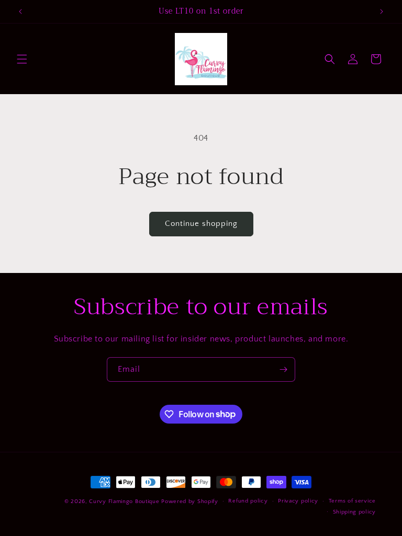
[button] (22, 59)
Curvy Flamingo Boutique (125, 501)
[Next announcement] (381, 11)
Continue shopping (201, 223)
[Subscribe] (283, 369)
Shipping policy (354, 512)
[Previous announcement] (20, 11)
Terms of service (352, 501)
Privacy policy (298, 501)
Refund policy (247, 501)
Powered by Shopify (189, 501)
